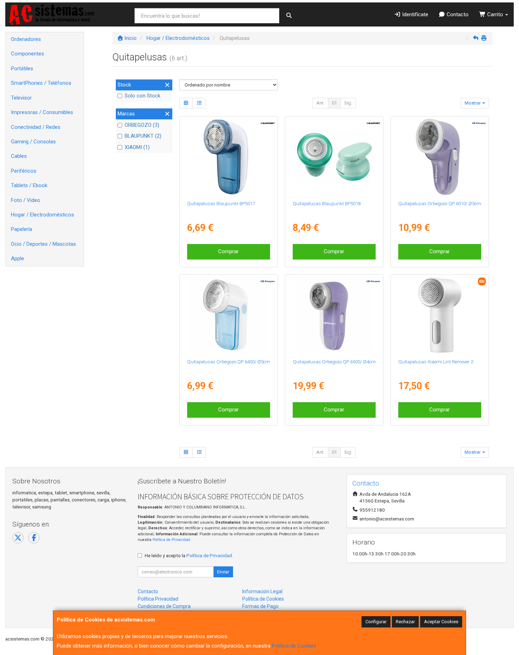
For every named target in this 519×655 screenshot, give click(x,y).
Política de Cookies (294, 646)
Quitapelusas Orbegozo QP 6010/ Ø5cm (439, 203)
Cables (19, 156)
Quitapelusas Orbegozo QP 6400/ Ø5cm (228, 361)
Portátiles (22, 68)
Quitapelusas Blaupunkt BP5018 (326, 203)
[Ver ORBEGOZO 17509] (334, 315)
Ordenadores (26, 39)
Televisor (21, 98)
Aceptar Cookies (441, 621)
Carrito (495, 14)
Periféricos (23, 171)
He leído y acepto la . (189, 555)
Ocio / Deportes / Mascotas (43, 244)
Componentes (27, 53)
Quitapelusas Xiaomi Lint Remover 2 (435, 361)
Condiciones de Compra (164, 606)
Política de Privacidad (171, 539)
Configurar (376, 621)
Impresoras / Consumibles (42, 112)
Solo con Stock (142, 96)
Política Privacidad (158, 599)
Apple (17, 258)
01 (334, 103)
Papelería (21, 229)
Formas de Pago (260, 606)
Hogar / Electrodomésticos (42, 215)
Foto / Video (25, 200)
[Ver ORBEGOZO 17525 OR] (228, 315)
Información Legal (262, 591)
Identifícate (414, 14)
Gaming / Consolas (33, 141)
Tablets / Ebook (29, 185)
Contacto (457, 14)
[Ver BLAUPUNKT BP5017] (228, 157)
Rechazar (405, 621)
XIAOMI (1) (137, 147)
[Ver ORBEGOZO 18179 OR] (440, 157)
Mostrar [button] (473, 103)
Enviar (223, 571)
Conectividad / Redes (35, 127)
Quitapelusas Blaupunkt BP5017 (221, 203)
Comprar (228, 251)
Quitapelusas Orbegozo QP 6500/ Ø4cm (334, 361)
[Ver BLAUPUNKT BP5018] (334, 157)
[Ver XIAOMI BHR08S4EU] (440, 315)
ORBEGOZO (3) (142, 125)
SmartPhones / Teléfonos (41, 83)
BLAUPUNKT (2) (143, 136)
